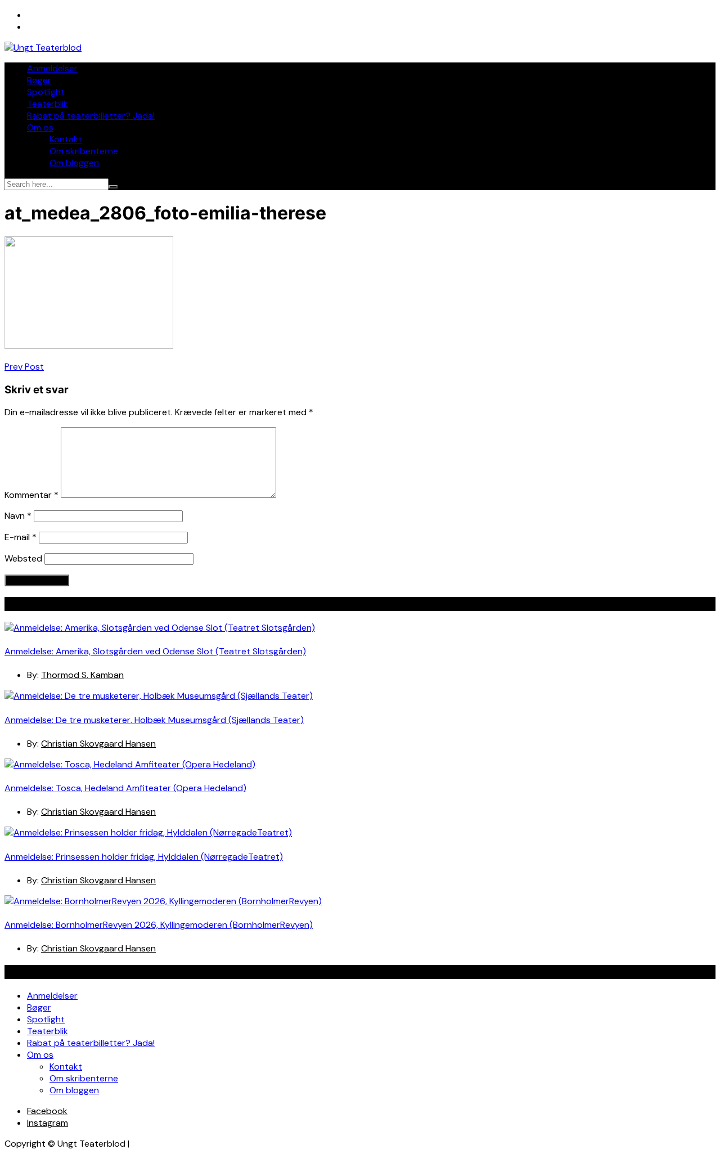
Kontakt (66, 139)
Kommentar (31, 495)
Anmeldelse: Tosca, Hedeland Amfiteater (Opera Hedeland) (125, 788)
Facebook (47, 1111)
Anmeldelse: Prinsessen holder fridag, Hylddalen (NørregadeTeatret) (143, 857)
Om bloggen (74, 163)
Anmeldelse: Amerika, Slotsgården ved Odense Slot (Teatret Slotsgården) (155, 651)
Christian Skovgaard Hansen (98, 743)
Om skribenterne (84, 151)
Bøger (39, 80)
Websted (23, 558)
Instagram (47, 1123)
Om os (40, 127)
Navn (18, 516)
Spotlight (46, 92)
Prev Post (24, 366)
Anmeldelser (52, 68)
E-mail (20, 537)
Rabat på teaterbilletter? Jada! (91, 116)
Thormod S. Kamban (82, 675)
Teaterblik (47, 104)
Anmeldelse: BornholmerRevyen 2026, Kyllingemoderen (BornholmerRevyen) (158, 925)
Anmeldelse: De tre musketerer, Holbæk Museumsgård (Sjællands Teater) (154, 720)
